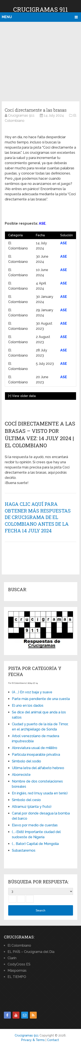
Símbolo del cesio (26, 800)
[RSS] (33, 1015)
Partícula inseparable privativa (36, 754)
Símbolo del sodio (26, 761)
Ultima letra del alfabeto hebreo (38, 768)
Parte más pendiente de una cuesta (41, 699)
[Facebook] (7, 1015)
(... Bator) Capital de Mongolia (35, 844)
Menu (7, 17)
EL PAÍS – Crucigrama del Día (31, 952)
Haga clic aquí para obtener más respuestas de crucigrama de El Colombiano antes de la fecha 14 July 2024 (38, 517)
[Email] (24, 1015)
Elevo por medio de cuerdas (35, 825)
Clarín (12, 958)
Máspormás (17, 970)
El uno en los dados (27, 705)
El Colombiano (19, 945)
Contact (53, 1040)
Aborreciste (21, 775)
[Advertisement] (40, 60)
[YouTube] (16, 1015)
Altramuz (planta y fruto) (31, 807)
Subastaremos (23, 850)
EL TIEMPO (17, 977)
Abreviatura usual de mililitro (34, 748)
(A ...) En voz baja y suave (32, 692)
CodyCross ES (19, 964)
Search (40, 910)
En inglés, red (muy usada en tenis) (40, 793)
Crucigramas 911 (40, 9)
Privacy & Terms (33, 1040)
